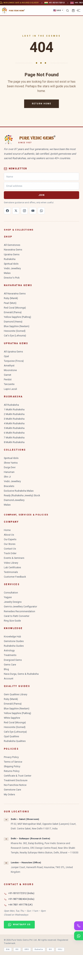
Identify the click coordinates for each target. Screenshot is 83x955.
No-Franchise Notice (15, 785)
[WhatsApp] (41, 210)
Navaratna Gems (13, 249)
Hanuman (9, 472)
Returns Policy (11, 771)
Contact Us (10, 548)
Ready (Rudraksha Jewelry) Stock (22, 495)
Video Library (11, 562)
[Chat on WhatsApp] (78, 935)
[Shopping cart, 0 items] (73, 10)
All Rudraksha (11, 404)
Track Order (10, 553)
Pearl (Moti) (10, 303)
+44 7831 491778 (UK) (20, 904)
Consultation (11, 592)
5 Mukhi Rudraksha (14, 428)
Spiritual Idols (11, 263)
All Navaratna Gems (15, 293)
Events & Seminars (14, 557)
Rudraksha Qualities (15, 741)
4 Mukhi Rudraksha (14, 423)
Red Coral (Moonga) (15, 307)
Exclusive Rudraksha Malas (19, 490)
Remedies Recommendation (19, 611)
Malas (7, 273)
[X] (15, 210)
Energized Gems (13, 659)
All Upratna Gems (13, 351)
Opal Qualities (11, 736)
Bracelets (9, 486)
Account (8, 678)
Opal (6, 356)
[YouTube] (32, 210)
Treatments (10, 655)
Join (41, 195)
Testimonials (11, 572)
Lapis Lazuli (10, 388)
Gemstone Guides (14, 641)
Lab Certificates (12, 567)
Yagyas (8, 597)
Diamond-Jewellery (14, 500)
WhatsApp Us (21, 924)
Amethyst (9, 365)
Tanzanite (9, 384)
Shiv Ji (7, 476)
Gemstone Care (12, 789)
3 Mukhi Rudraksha (14, 418)
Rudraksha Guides (14, 645)
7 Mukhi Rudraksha (14, 437)
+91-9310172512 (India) (21, 893)
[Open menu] (78, 10)
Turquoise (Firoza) (14, 360)
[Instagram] (24, 210)
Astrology (9, 650)
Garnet (7, 374)
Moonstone (10, 370)
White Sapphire (12, 717)
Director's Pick (11, 277)
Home (7, 530)
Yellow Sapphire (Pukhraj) (17, 316)
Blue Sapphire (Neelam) (16, 326)
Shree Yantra (11, 462)
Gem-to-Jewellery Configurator (20, 606)
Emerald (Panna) (13, 312)
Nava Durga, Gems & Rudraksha (21, 673)
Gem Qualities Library (15, 694)
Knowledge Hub (12, 636)
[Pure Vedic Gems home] (13, 10)
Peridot (8, 379)
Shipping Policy (12, 766)
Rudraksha (9, 259)
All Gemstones (12, 244)
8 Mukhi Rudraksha (14, 442)
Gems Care (10, 664)
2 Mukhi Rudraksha (14, 414)
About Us (9, 534)
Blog (6, 669)
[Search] (67, 10)
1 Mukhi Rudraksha (14, 409)
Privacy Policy (11, 757)
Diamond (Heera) (13, 321)
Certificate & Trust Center (17, 775)
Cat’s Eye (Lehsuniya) (15, 731)
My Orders (9, 794)
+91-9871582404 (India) (21, 899)
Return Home (41, 103)
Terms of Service (13, 761)
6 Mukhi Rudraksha (14, 432)
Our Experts (10, 539)
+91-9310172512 (56, 3)
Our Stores (9, 544)
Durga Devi (9, 467)
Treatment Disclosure (15, 780)
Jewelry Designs (13, 601)
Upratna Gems (11, 254)
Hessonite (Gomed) (14, 330)
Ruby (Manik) (11, 298)
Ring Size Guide (12, 620)
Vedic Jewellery (12, 268)
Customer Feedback (15, 576)
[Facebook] (7, 210)
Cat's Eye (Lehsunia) (15, 335)
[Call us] (78, 925)
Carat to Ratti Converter (16, 616)
